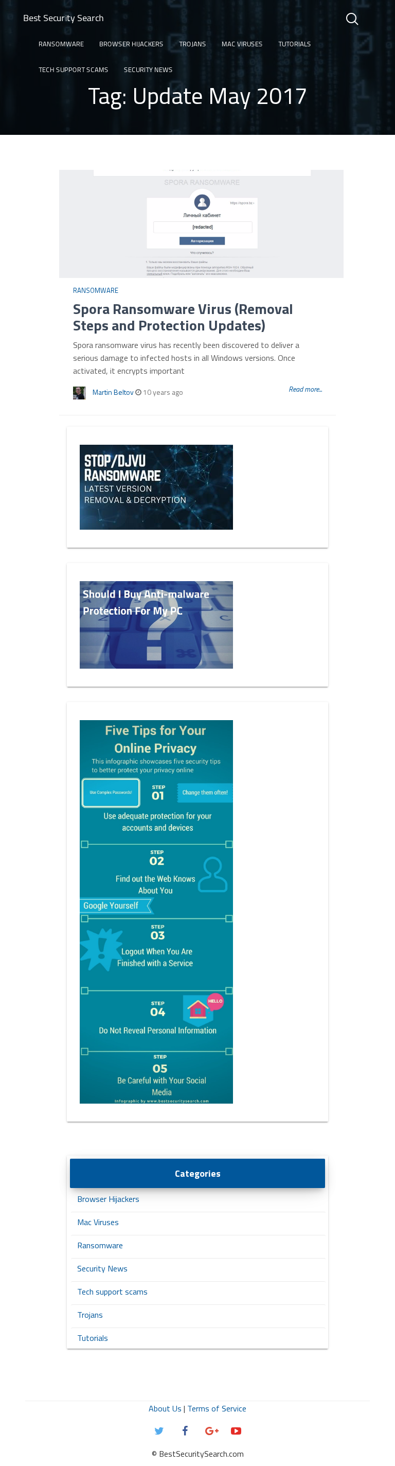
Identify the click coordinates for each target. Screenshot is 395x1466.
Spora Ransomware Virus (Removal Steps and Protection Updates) (183, 317)
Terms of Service (216, 1408)
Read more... (305, 388)
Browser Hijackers (131, 44)
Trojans (192, 44)
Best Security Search (63, 18)
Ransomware (61, 44)
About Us (165, 1408)
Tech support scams (74, 69)
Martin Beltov (113, 392)
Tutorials (294, 44)
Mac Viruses (242, 44)
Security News (148, 69)
